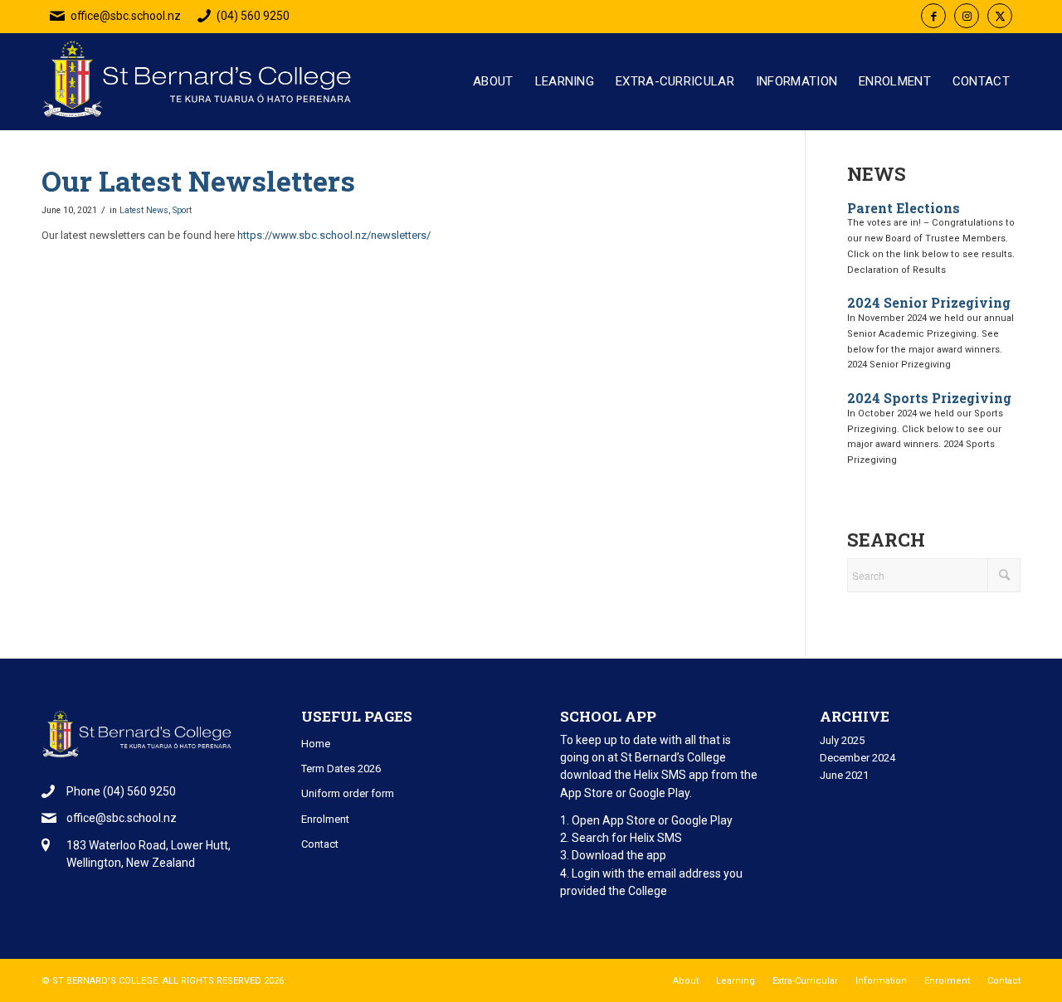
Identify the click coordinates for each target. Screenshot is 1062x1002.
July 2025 (842, 740)
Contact (320, 844)
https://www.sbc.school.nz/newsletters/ (334, 235)
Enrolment (325, 819)
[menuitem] (493, 81)
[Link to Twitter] (999, 15)
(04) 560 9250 (253, 15)
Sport (182, 210)
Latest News (143, 210)
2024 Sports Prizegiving (929, 397)
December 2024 (857, 758)
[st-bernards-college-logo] (201, 87)
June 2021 (844, 775)
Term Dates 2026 (341, 768)
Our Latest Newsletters (198, 180)
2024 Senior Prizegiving (929, 302)
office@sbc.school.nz (126, 15)
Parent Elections (903, 207)
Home (315, 743)
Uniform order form (347, 793)
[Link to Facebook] (933, 15)
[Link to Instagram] (966, 15)
